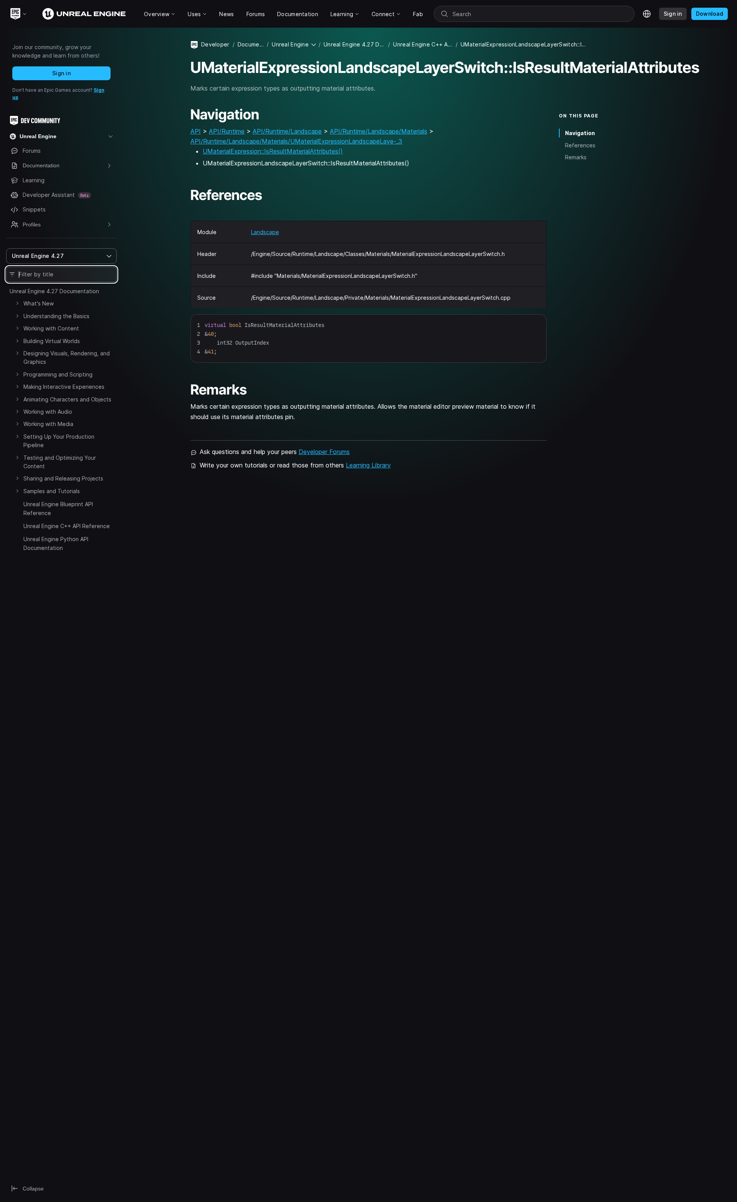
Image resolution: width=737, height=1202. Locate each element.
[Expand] (17, 303)
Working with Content (51, 328)
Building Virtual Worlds (51, 341)
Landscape (265, 232)
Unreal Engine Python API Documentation (55, 543)
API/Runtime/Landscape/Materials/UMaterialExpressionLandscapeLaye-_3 (296, 141)
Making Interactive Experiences (63, 386)
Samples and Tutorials (51, 491)
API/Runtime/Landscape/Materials (378, 131)
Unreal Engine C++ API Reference (66, 526)
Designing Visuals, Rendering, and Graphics (66, 357)
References (580, 145)
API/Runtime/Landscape (287, 131)
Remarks (576, 157)
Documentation (251, 44)
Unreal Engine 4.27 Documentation (54, 291)
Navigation (580, 133)
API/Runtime (227, 131)
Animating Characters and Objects (67, 399)
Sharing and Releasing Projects (63, 478)
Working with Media (48, 424)
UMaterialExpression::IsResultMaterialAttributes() (273, 151)
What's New (38, 303)
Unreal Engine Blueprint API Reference (58, 508)
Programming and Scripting (58, 374)
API (195, 131)
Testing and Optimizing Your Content (59, 461)
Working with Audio (47, 411)
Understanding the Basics (56, 316)
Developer (215, 44)
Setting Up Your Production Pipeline (58, 440)
